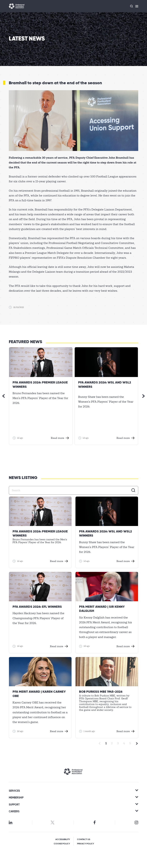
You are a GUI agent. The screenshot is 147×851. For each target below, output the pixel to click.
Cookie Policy (62, 844)
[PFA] (17, 6)
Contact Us (83, 839)
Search (133, 490)
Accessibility (62, 839)
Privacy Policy (85, 844)
